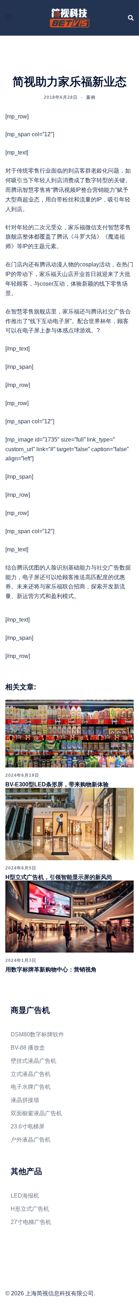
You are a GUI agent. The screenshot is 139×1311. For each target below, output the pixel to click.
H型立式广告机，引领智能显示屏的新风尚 (58, 877)
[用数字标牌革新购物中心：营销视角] (69, 916)
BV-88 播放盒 (28, 1048)
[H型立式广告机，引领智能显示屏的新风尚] (69, 824)
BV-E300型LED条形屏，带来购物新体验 (57, 784)
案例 (91, 97)
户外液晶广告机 (31, 1140)
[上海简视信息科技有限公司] (69, 17)
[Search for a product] (131, 18)
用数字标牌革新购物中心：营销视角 (51, 969)
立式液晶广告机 (31, 1074)
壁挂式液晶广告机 (33, 1061)
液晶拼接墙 (25, 1100)
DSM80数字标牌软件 (37, 1034)
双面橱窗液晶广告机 (36, 1113)
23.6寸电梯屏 (28, 1126)
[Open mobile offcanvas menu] (8, 17)
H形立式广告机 (30, 1209)
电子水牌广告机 (31, 1087)
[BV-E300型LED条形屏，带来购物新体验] (69, 733)
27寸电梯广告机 (31, 1222)
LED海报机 (25, 1196)
